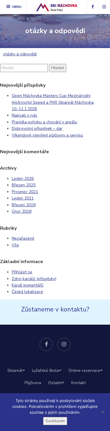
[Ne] (103, 412)
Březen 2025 (23, 185)
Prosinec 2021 (25, 192)
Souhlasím (55, 421)
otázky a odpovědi (20, 54)
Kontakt (78, 383)
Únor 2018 (21, 211)
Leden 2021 (23, 198)
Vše (15, 245)
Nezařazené (23, 238)
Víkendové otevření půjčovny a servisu (47, 135)
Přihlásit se (22, 272)
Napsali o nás (24, 115)
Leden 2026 (23, 178)
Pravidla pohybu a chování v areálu (44, 122)
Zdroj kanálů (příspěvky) (34, 279)
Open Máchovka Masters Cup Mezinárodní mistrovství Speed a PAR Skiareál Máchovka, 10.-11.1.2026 (53, 102)
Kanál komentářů (27, 285)
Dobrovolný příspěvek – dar (37, 128)
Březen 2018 (23, 205)
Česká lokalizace (27, 291)
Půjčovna (33, 383)
